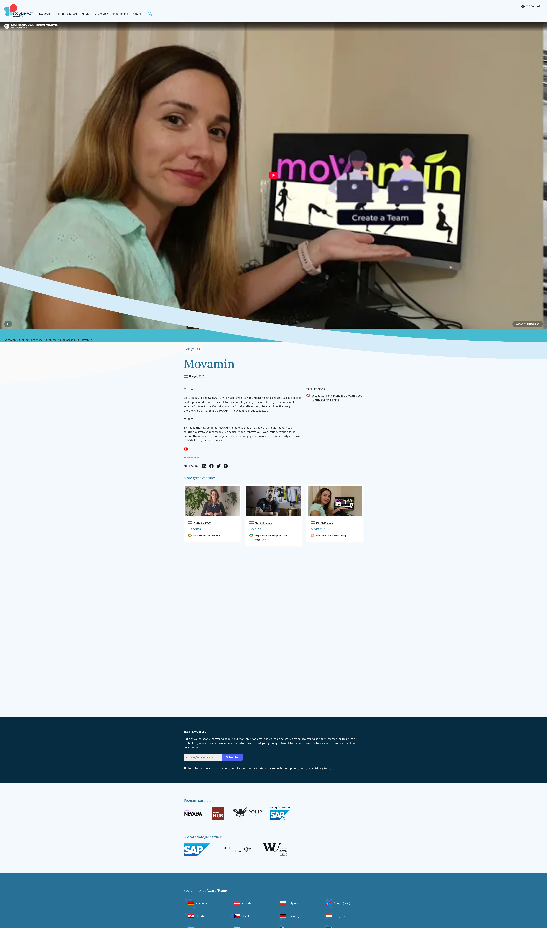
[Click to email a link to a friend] (226, 466)
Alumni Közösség (66, 13)
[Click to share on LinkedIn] (204, 466)
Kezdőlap (45, 13)
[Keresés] (150, 14)
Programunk (120, 13)
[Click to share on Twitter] (218, 466)
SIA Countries (534, 6)
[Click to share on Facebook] (211, 466)
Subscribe (232, 757)
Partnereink (101, 13)
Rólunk (137, 13)
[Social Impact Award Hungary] (18, 10)
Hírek (85, 13)
